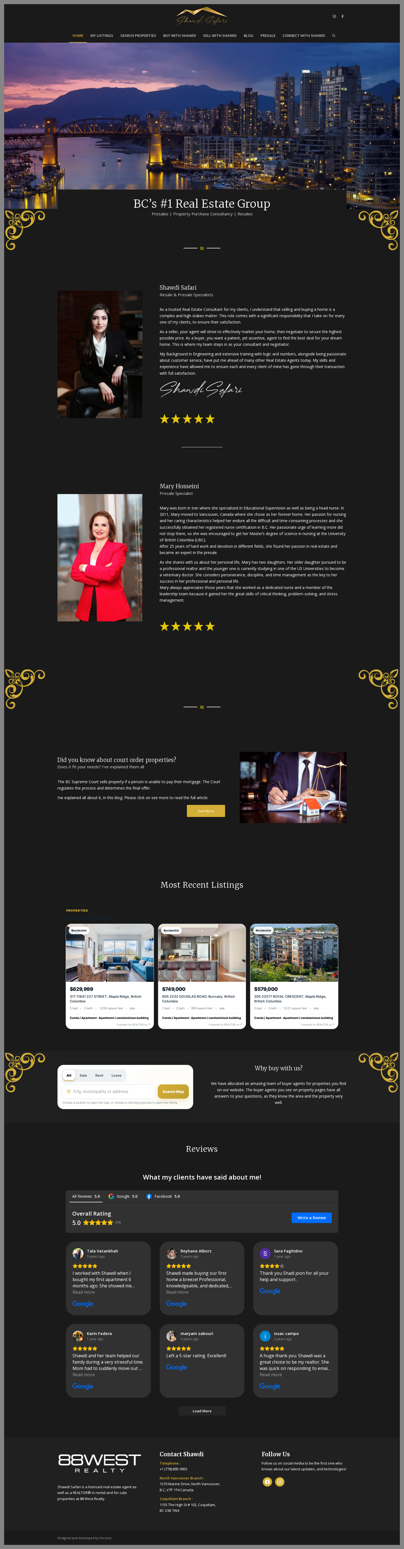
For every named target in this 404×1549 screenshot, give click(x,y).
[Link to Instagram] (334, 16)
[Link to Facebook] (342, 16)
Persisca (105, 1538)
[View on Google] (78, 1253)
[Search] (332, 35)
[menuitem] (78, 35)
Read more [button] (84, 1292)
